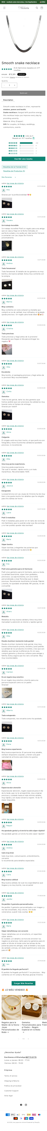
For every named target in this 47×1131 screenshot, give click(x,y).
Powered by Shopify (33, 1122)
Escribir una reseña (23, 159)
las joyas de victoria (15, 183)
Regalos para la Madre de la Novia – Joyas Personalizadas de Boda (11, 1027)
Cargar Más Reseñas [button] (23, 983)
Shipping (12, 77)
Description (8, 100)
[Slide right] (28, 1038)
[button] (4, 7)
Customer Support (11, 1091)
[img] (23, 136)
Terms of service (10, 1076)
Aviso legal (8, 1096)
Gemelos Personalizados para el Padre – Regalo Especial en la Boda (31, 1026)
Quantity (5, 81)
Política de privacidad (12, 1086)
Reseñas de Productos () (14, 171)
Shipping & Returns (11, 1081)
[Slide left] (18, 1038)
